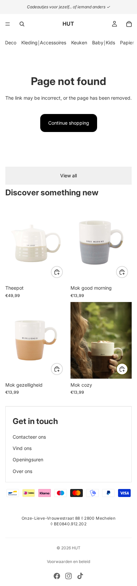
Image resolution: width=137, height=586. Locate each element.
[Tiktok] (80, 576)
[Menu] (7, 24)
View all (68, 175)
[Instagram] (68, 576)
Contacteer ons (29, 437)
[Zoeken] (22, 24)
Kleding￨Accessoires (43, 42)
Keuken (79, 42)
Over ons (22, 471)
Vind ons (22, 448)
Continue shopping (68, 123)
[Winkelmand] (129, 24)
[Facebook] (57, 576)
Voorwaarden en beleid (68, 561)
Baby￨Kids (103, 42)
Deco (10, 42)
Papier (127, 42)
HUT (76, 547)
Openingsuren (28, 459)
